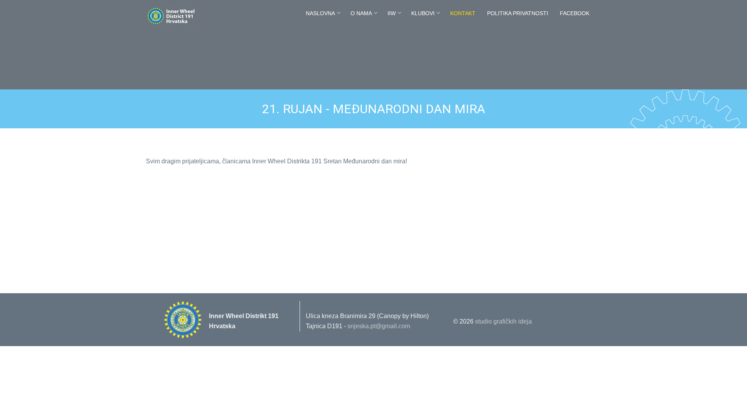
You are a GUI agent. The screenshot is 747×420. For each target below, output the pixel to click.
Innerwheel (188, 16)
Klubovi (423, 13)
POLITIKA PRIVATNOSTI (517, 13)
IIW (392, 13)
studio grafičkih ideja (503, 321)
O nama (361, 13)
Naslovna (320, 13)
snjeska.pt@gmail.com (378, 326)
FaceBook (574, 13)
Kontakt (462, 13)
